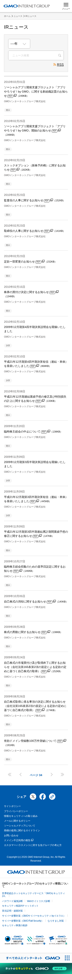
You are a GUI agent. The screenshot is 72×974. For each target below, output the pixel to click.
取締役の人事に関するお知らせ (34, 230)
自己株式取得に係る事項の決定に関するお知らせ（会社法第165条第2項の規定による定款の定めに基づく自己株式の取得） (35, 706)
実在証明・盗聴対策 (12, 910)
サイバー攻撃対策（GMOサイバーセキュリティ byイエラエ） (33, 915)
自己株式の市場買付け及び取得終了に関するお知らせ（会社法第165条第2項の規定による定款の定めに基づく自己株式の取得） (35, 667)
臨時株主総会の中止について (33, 431)
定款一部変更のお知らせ (30, 261)
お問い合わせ (11, 835)
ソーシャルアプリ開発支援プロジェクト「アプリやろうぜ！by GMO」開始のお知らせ (35, 130)
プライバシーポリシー (16, 811)
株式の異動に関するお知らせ (33, 632)
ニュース (18, 16)
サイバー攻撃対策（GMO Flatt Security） (22, 920)
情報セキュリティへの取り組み (21, 816)
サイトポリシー (12, 806)
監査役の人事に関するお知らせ (34, 200)
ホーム (7, 16)
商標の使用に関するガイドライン (22, 830)
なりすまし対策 (56, 920)
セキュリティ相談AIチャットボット (20, 905)
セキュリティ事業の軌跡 (14, 925)
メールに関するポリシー (17, 820)
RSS (60, 64)
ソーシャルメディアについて (19, 825)
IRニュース (30, 16)
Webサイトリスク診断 (38, 901)
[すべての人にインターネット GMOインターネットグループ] (31, 958)
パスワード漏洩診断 (12, 901)
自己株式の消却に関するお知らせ (36, 601)
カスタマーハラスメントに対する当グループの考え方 (33, 845)
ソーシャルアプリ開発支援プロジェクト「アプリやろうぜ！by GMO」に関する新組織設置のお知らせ (36, 91)
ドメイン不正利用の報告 (17, 840)
